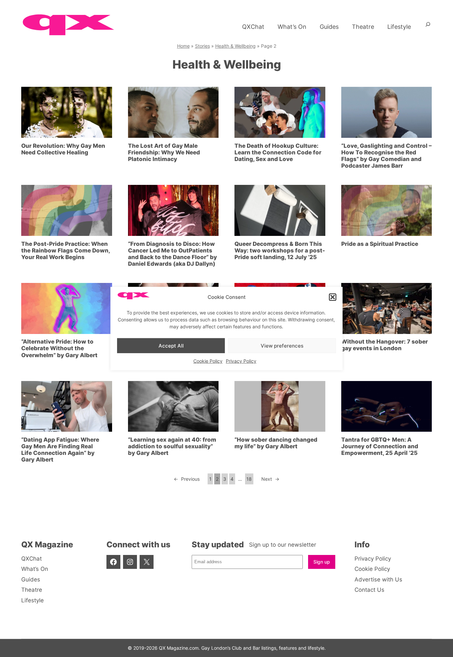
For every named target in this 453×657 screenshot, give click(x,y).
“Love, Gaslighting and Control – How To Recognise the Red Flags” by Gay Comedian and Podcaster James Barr (386, 155)
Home (183, 46)
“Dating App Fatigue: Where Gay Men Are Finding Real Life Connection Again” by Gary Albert (60, 449)
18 (249, 479)
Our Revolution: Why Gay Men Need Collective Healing (63, 149)
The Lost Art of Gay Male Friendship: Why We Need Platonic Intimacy (164, 152)
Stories (202, 46)
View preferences (282, 345)
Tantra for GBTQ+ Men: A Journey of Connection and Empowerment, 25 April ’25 (379, 446)
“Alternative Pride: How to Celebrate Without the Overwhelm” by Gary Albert (59, 348)
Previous (187, 479)
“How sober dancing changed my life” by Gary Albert (275, 443)
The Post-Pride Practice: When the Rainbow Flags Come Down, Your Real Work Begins (65, 250)
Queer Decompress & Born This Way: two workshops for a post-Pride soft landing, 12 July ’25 (279, 250)
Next (270, 479)
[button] (332, 297)
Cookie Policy (208, 361)
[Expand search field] (428, 27)
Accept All (171, 345)
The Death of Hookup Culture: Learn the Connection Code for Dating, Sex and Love (277, 152)
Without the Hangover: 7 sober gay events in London (384, 345)
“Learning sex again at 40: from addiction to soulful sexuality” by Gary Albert (172, 446)
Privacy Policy (241, 361)
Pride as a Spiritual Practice (379, 244)
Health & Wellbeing (235, 46)
